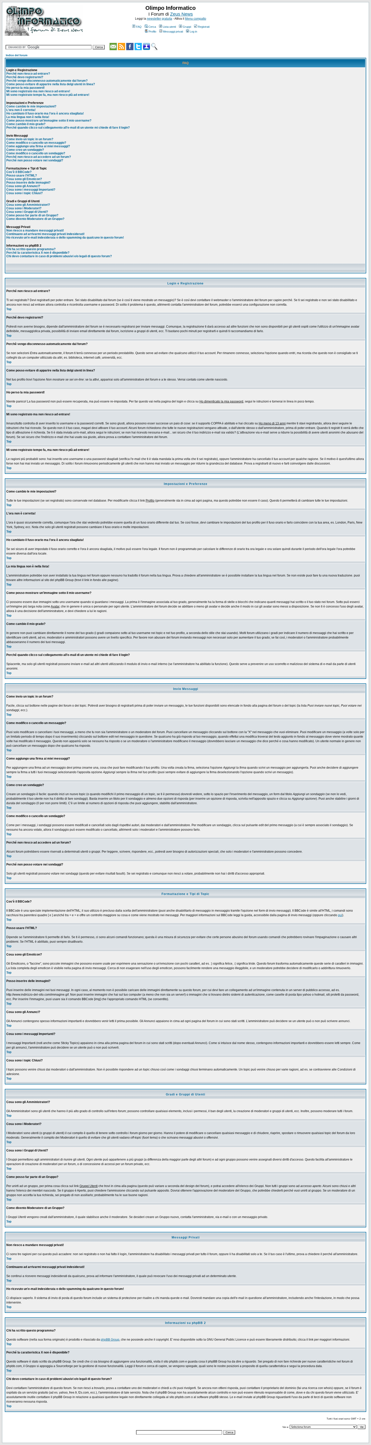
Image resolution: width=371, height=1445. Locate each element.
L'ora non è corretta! (21, 110)
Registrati (203, 26)
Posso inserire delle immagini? (28, 182)
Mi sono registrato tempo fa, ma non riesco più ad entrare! (47, 95)
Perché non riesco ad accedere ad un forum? (38, 157)
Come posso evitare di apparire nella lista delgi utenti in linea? (50, 84)
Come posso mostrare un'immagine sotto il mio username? (48, 120)
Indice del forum (17, 55)
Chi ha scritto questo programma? (31, 249)
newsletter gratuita (159, 18)
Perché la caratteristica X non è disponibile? (37, 252)
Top (8, 309)
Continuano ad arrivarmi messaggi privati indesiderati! (45, 234)
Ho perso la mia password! (25, 88)
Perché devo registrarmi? (24, 77)
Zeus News (181, 14)
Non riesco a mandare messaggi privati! (35, 230)
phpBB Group (110, 1339)
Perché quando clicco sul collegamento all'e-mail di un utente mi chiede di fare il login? (68, 127)
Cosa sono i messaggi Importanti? (30, 189)
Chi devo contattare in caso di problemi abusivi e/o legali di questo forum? (59, 256)
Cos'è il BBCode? (19, 172)
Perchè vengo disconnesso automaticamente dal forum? (47, 80)
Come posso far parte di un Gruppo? (32, 215)
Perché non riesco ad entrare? (28, 73)
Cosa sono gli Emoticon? (24, 179)
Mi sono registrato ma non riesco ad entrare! (38, 91)
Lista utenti (169, 26)
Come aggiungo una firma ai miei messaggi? (38, 146)
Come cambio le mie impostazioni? (31, 106)
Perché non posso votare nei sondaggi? (34, 160)
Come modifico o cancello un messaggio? (36, 142)
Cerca (152, 26)
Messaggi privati (173, 31)
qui (340, 915)
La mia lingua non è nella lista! (27, 117)
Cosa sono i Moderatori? (23, 208)
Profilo (152, 31)
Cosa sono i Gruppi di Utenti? (27, 212)
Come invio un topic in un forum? (29, 139)
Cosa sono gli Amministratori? (28, 205)
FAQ (139, 26)
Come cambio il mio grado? (25, 124)
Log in (193, 31)
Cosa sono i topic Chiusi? (24, 193)
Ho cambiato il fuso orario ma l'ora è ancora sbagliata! (45, 113)
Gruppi (187, 26)
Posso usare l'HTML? (21, 175)
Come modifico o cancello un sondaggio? (35, 153)
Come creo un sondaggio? (25, 150)
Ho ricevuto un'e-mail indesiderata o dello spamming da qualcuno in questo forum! (65, 237)
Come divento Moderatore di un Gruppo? (35, 219)
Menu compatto (195, 18)
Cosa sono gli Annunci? (23, 186)
